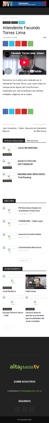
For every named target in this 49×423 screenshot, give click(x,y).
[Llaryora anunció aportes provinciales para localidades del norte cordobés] (36, 303)
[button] (45, 11)
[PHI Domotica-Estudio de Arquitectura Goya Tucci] (9, 211)
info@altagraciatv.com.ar (31, 391)
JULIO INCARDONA (27, 147)
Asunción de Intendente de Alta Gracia (35, 129)
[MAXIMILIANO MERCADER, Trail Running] (9, 177)
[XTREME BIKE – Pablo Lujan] (9, 224)
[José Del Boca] (13, 282)
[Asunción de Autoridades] (9, 237)
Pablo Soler (31, 291)
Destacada (14, 18)
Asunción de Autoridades (30, 234)
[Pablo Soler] (36, 282)
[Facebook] (17, 409)
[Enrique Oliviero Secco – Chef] (13, 303)
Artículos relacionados (13, 141)
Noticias (14, 22)
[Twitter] (24, 409)
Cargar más (23, 260)
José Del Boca (9, 291)
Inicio (5, 18)
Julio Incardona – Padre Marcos (13, 129)
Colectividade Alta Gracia (30, 247)
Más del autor (32, 141)
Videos (22, 22)
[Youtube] (32, 409)
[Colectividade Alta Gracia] (9, 251)
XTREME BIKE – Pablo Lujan (31, 221)
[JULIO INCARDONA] (9, 151)
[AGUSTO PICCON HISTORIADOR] (9, 164)
